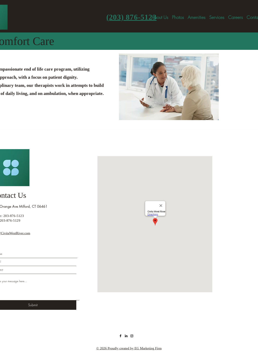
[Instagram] (132, 336)
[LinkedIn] (126, 336)
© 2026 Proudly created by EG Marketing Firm (129, 348)
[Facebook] (120, 336)
